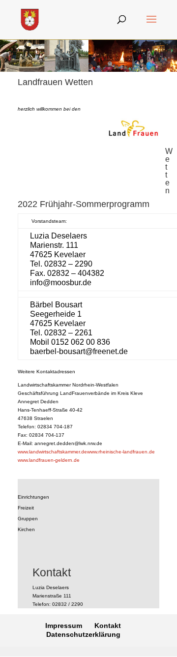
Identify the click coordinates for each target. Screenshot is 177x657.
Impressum (63, 625)
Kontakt (107, 625)
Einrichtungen (33, 497)
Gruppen (28, 518)
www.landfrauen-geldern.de (49, 460)
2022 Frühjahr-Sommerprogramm (83, 204)
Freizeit (26, 507)
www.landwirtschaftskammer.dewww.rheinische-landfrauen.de (86, 451)
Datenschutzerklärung (83, 634)
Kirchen (26, 529)
